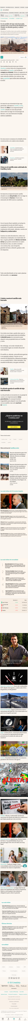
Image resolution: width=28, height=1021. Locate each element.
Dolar (8, 1019)
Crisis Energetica (13, 970)
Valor (25, 600)
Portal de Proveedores (12, 994)
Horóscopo (14, 974)
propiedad (6, 78)
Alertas (20, 1019)
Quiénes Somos (4, 994)
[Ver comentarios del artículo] (15, 62)
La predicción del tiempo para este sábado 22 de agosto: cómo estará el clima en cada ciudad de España (13, 529)
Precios (4, 970)
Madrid (4, 405)
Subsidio (23, 970)
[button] (25, 866)
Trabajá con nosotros (23, 994)
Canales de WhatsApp (13, 991)
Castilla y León (19, 18)
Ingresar (25, 1019)
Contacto (6, 991)
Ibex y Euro (22, 12)
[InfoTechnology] (14, 989)
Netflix (3, 966)
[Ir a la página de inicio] (1, 10)
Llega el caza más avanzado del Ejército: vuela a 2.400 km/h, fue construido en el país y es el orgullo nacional (14, 517)
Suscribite (22, 991)
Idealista (3, 68)
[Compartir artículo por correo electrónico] (13, 62)
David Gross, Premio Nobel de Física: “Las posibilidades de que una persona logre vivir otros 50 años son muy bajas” (14, 512)
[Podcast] (24, 986)
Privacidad (14, 1003)
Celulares (11, 966)
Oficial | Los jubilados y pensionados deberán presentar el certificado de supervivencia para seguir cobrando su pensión (14, 523)
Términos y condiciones (14, 1001)
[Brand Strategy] (18, 986)
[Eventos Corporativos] (12, 986)
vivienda (20, 439)
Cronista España (4, 18)
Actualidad (11, 18)
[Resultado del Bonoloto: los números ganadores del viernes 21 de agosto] (14, 748)
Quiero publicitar (15, 426)
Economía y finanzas (14, 12)
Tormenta (2, 7)
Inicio (14, 1019)
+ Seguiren (24, 57)
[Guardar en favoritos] (2, 57)
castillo (3, 109)
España (11, 70)
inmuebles (3, 442)
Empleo (18, 966)
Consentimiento (14, 1006)
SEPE (25, 966)
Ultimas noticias (4, 12)
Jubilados (17, 7)
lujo (10, 439)
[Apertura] (4, 986)
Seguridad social (10, 7)
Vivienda (22, 7)
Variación (15, 600)
